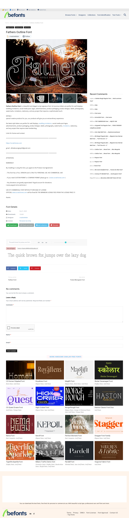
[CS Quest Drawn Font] (20, 396)
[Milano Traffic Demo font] (50, 450)
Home (7, 23)
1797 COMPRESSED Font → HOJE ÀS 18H (106, 121)
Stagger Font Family (102, 436)
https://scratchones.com (14, 143)
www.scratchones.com (57, 178)
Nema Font (10, 436)
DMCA (82, 513)
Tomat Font (97, 166)
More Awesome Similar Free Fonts (65, 357)
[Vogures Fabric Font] (109, 450)
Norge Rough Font (72, 407)
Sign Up (12, 10)
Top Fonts (71, 515)
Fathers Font (12, 280)
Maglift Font (70, 381)
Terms (69, 513)
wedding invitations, (45, 123)
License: (10, 221)
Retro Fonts (9, 384)
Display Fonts (99, 384)
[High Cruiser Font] (50, 396)
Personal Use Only (25, 221)
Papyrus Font (98, 157)
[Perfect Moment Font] (79, 424)
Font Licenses (91, 513)
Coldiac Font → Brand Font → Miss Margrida (107, 149)
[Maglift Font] (79, 369)
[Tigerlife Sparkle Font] (20, 450)
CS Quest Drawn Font (14, 407)
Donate (55, 225)
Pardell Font (69, 462)
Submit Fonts (42, 10)
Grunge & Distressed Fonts (82, 410)
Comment (10, 305)
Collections (91, 15)
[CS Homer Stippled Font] (20, 369)
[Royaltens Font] (50, 369)
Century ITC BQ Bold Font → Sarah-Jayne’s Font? (108, 174)
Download (13, 225)
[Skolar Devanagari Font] (109, 369)
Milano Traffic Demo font (45, 462)
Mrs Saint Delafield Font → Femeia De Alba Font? (109, 170)
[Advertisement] (104, 57)
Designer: (11, 217)
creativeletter (23, 217)
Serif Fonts (25, 23)
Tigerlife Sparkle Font (14, 462)
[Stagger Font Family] (109, 424)
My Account (22, 10)
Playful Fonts (44, 466)
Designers (82, 15)
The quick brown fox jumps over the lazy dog (47, 255)
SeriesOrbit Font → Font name (103, 117)
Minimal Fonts (69, 464)
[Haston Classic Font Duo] (109, 396)
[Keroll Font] (50, 424)
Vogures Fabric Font (102, 462)
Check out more (27, 225)
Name (8, 335)
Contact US (114, 513)
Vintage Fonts (17, 410)
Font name (98, 113)
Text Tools (116, 15)
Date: (9, 211)
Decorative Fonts (41, 464)
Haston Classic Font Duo (104, 407)
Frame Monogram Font (77, 280)
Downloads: (12, 214)
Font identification (103, 15)
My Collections (32, 10)
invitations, (66, 126)
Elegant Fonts (10, 27)
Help (96, 105)
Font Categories (15, 23)
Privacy (75, 513)
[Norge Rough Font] (79, 396)
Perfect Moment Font (73, 436)
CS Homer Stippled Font (15, 381)
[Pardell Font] (79, 450)
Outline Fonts (19, 27)
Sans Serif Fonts (49, 410)
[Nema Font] (20, 424)
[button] (125, 15)
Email (8, 342)
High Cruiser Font (42, 407)
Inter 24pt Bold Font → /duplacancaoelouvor (107, 132)
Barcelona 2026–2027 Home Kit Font (111, 178)
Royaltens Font (41, 381)
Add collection (42, 225)
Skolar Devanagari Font (104, 381)
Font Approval (103, 513)
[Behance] (30, 514)
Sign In (5, 10)
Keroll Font (40, 436)
